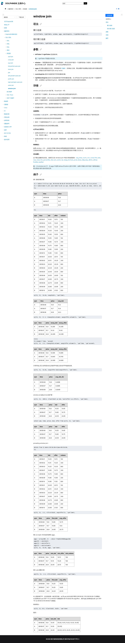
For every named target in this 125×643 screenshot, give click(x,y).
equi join (10, 63)
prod (75, 160)
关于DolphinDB (8, 21)
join (9, 72)
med (38, 160)
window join (33, 9)
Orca (5, 107)
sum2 (58, 160)
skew (79, 160)
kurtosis (70, 160)
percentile (46, 160)
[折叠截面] (116, 9)
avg (77, 158)
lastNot (41, 162)
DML (8, 44)
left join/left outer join (14, 75)
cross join (11, 60)
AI (4, 111)
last (99, 158)
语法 (107, 22)
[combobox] (9, 17)
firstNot (35, 162)
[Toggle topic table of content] (122, 14)
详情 (107, 35)
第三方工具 (7, 133)
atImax (95, 160)
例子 (107, 38)
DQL (8, 47)
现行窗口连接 (111, 28)
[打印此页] (119, 9)
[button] (3, 21)
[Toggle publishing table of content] (3, 14)
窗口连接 (109, 25)
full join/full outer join (14, 66)
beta (80, 158)
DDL (8, 40)
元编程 (63, 68)
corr (88, 158)
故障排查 (6, 120)
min (41, 160)
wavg (65, 160)
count (84, 158)
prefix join (11, 79)
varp (86, 160)
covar (92, 158)
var (62, 160)
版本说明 (6, 139)
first (96, 158)
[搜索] (85, 3)
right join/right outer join (15, 82)
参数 (107, 32)
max (34, 160)
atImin (91, 160)
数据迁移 (6, 114)
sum (54, 160)
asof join (10, 56)
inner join (10, 69)
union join (11, 85)
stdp (83, 160)
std (52, 160)
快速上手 (6, 24)
